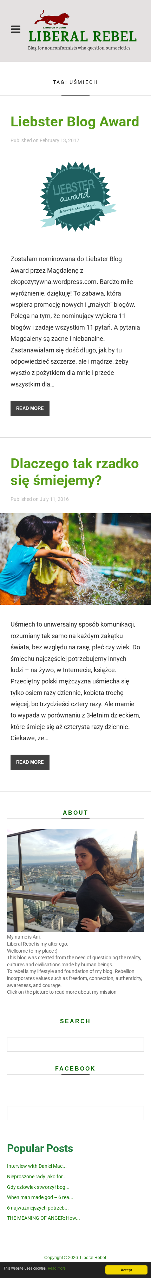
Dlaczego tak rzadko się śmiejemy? (75, 472)
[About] (75, 930)
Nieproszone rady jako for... (37, 1176)
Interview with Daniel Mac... (37, 1166)
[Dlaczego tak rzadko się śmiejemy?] (75, 602)
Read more (57, 1268)
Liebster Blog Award (75, 121)
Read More (30, 408)
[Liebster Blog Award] (75, 237)
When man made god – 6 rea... (40, 1197)
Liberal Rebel (82, 39)
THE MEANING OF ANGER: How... (43, 1218)
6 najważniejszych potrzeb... (38, 1208)
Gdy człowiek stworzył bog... (38, 1187)
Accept (126, 1269)
